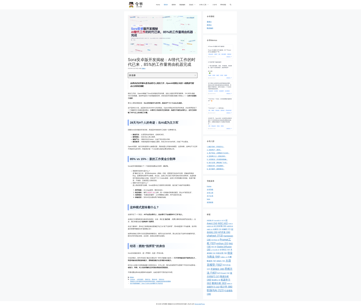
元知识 (191, 5)
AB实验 (210, 220)
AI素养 (217, 229)
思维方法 (147, 279)
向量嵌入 (224, 257)
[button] (230, 5)
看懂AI (166, 5)
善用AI (174, 5)
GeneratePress (200, 304)
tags (208, 199)
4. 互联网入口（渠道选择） (216, 156)
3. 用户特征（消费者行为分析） (218, 153)
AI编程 (226, 229)
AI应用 (230, 226)
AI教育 (209, 229)
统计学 (226, 286)
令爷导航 (210, 189)
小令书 (214, 5)
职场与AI (161, 279)
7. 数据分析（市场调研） (215, 166)
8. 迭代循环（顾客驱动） (216, 169)
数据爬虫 (216, 280)
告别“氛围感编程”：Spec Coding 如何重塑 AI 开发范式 (146, 283)
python (222, 243)
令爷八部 (210, 193)
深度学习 (213, 287)
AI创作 (210, 226)
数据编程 (182, 5)
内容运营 (221, 253)
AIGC (223, 223)
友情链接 (210, 202)
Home (158, 5)
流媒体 (229, 283)
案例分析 (154, 279)
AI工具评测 (220, 226)
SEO (214, 247)
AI (223, 220)
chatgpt (132, 279)
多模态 (220, 261)
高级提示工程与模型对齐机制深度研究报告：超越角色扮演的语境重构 (150, 281)
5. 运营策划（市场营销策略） (217, 159)
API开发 (224, 232)
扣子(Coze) (223, 273)
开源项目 (217, 269)
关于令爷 (210, 196)
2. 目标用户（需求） (214, 150)
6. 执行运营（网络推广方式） (217, 163)
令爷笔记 (225, 250)
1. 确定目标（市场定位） (215, 147)
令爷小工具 (202, 5)
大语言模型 (140, 279)
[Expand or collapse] (195, 75)
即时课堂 (223, 5)
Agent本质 (217, 220)
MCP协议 (215, 240)
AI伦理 (230, 223)
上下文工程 (215, 249)
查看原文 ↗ (229, 56)
